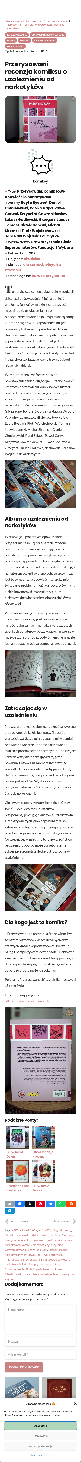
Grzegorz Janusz (15, 1240)
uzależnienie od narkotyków (57, 1274)
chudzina (32, 258)
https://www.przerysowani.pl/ (27, 1001)
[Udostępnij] (20, 1204)
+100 (15, 1230)
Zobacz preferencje (40, 1446)
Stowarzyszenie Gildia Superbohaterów (29, 1269)
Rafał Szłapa (29, 1264)
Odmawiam (41, 1436)
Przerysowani (13, 1259)
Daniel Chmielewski (17, 1235)
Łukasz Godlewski (36, 1249)
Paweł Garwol (26, 1254)
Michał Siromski (58, 1249)
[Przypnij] (40, 1204)
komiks (58, 1240)
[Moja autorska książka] (22, 1394)
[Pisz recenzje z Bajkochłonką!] (59, 1394)
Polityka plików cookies (38, 1455)
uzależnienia (31, 1274)
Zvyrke (9, 1279)
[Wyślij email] (10, 1204)
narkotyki (11, 1254)
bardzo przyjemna (48, 275)
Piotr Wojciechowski (49, 1254)
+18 (41, 1230)
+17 (34, 1230)
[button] (75, 1404)
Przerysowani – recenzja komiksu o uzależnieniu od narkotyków (36, 75)
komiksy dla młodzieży (35, 1245)
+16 (28, 1230)
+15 (22, 1230)
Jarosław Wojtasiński (40, 1240)
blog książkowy (62, 1230)
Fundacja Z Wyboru (61, 1235)
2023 (48, 1230)
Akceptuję (40, 1425)
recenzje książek (48, 1264)
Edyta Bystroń (39, 1235)
